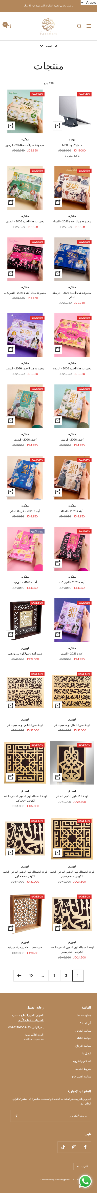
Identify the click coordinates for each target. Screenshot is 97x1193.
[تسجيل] (17, 1116)
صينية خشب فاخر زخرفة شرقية (25, 947)
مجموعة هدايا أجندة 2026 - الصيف (25, 221)
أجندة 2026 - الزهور (72, 439)
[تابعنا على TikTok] (63, 1147)
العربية (84, 1166)
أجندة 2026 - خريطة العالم (25, 511)
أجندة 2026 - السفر (72, 653)
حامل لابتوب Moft (72, 145)
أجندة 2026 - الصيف (25, 439)
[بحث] (79, 26)
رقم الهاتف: (37, 1027)
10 (31, 975)
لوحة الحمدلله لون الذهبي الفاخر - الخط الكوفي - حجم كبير (25, 874)
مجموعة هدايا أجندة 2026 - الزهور (25, 145)
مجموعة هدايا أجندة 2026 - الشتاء (72, 221)
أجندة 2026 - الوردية (25, 582)
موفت (72, 139)
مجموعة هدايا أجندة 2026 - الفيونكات (25, 293)
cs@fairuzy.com (34, 1039)
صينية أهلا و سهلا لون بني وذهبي (25, 653)
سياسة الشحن (83, 1030)
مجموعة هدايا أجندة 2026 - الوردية (72, 368)
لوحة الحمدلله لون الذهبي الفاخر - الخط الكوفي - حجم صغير (72, 874)
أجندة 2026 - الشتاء (72, 511)
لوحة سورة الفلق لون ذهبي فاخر (72, 725)
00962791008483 (19, 1027)
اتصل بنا (86, 1053)
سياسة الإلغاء (84, 1038)
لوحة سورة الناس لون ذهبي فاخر (25, 725)
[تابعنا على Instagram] (74, 1147)
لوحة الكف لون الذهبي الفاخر (72, 796)
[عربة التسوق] (8, 26)
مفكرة (25, 139)
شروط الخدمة (83, 1069)
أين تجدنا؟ (85, 1023)
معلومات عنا (84, 1015)
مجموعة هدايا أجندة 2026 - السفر (25, 368)
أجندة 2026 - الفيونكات (72, 582)
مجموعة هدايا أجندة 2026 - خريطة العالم (72, 295)
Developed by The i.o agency (55, 1179)
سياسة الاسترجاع (81, 1076)
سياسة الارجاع (83, 1045)
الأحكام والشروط (81, 1061)
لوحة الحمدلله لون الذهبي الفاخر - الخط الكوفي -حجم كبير (25, 798)
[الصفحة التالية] (19, 975)
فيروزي (25, 648)
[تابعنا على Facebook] (85, 1147)
